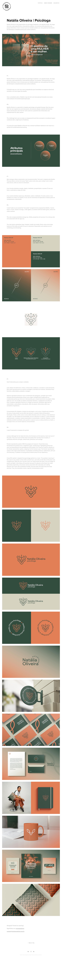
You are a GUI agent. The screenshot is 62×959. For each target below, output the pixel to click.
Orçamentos (56, 3)
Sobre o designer (48, 3)
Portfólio (40, 3)
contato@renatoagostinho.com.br (15, 931)
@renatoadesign (20, 928)
